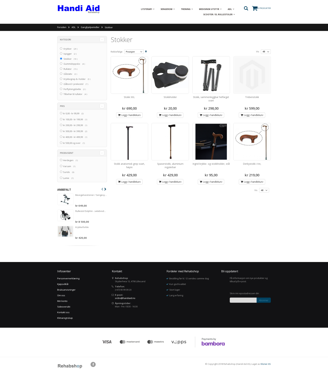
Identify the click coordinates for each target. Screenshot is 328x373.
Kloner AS (266, 363)
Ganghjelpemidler (90, 27)
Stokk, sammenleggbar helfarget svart (211, 98)
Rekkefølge (116, 51)
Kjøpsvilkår (63, 284)
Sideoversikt (63, 306)
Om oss (61, 295)
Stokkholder (170, 97)
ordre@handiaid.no (125, 298)
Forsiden (61, 27)
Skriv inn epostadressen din (244, 293)
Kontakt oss (63, 312)
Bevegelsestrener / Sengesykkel (91, 195)
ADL (74, 27)
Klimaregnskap (65, 317)
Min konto (62, 301)
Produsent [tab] (66, 152)
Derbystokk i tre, (252, 163)
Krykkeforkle (82, 227)
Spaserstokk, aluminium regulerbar (170, 165)
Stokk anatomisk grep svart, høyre (129, 165)
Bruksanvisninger (66, 289)
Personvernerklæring (68, 278)
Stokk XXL (129, 97)
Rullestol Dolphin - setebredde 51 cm (91, 211)
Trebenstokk (252, 97)
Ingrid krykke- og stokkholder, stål (211, 163)
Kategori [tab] (65, 39)
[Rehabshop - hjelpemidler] (78, 9)
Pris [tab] (62, 106)
